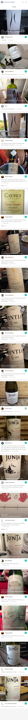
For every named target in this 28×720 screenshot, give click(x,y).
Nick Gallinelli (8, 560)
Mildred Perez (8, 443)
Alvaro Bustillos (9, 71)
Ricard (2, 529)
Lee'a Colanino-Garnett (10, 703)
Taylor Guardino (9, 669)
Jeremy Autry (8, 408)
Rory (6, 106)
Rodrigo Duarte (9, 37)
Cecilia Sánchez (9, 176)
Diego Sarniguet (9, 140)
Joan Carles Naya (9, 520)
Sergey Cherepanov (10, 482)
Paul (2, 185)
